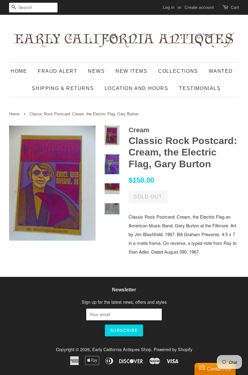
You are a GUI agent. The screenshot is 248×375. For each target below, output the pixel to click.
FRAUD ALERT (57, 71)
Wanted (221, 71)
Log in (169, 7)
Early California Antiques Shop (121, 349)
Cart (235, 7)
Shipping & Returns (63, 88)
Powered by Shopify (173, 349)
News (96, 71)
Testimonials (199, 88)
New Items (131, 71)
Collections (178, 71)
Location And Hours (136, 88)
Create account (199, 7)
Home (19, 71)
